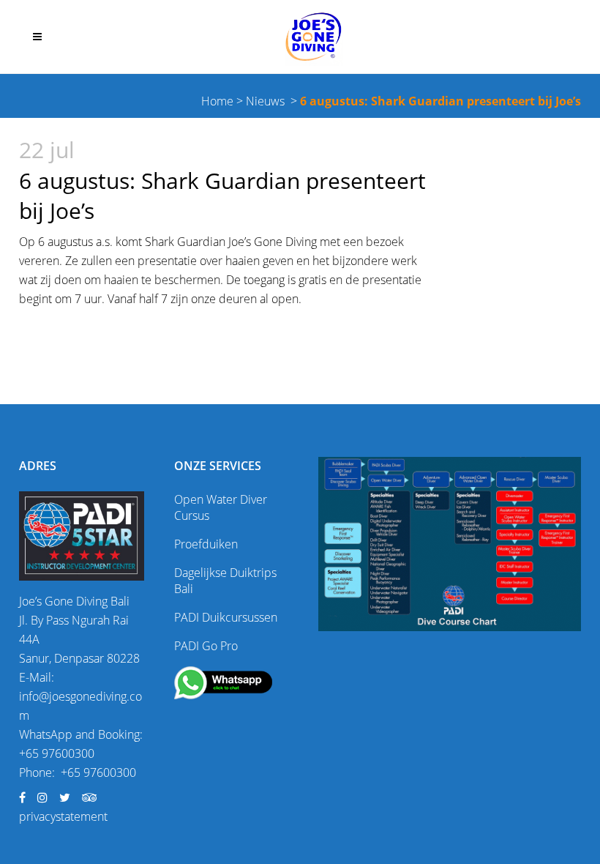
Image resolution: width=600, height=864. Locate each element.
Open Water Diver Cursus (220, 507)
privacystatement (63, 816)
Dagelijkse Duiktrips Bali (225, 581)
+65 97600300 (56, 753)
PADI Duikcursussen (225, 617)
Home (217, 101)
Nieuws (265, 101)
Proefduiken (206, 544)
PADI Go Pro (206, 646)
